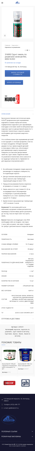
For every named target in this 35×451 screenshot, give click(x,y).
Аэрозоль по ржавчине (12, 47)
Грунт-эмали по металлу (21, 331)
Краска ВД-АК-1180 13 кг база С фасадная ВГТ (25, 364)
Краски (15, 334)
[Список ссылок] (17, 400)
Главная (7, 45)
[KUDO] (12, 99)
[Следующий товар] (29, 50)
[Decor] (9, 383)
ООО (8, 444)
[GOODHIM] (25, 383)
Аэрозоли (15, 45)
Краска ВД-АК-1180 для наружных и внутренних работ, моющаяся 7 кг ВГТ (9, 366)
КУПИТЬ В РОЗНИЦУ (14, 82)
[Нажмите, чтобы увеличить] (5, 35)
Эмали (21, 334)
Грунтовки (8, 334)
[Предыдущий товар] (25, 50)
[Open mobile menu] (2, 3)
